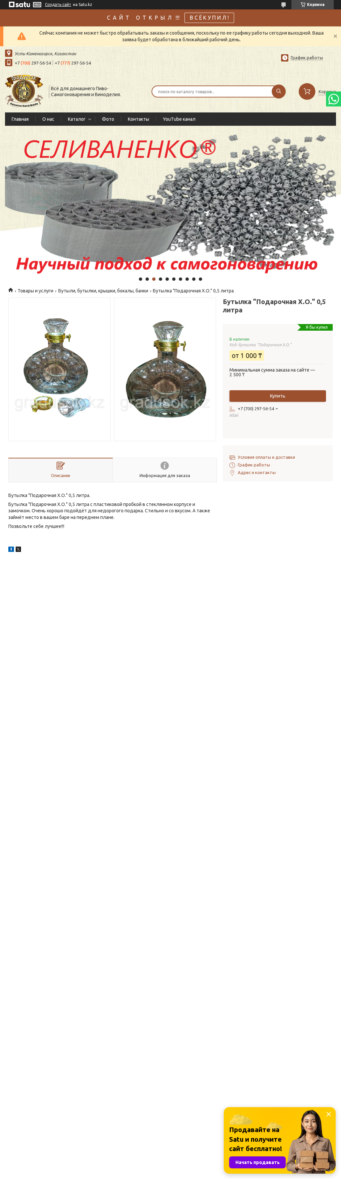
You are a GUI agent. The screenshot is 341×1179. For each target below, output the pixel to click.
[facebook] (11, 550)
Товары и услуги (35, 290)
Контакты (138, 119)
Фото (108, 119)
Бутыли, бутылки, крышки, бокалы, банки (103, 290)
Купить (277, 396)
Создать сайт (58, 4)
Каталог (77, 119)
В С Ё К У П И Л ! (209, 18)
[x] (18, 550)
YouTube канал (179, 119)
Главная (20, 119)
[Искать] (279, 91)
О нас (48, 119)
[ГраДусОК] (24, 90)
